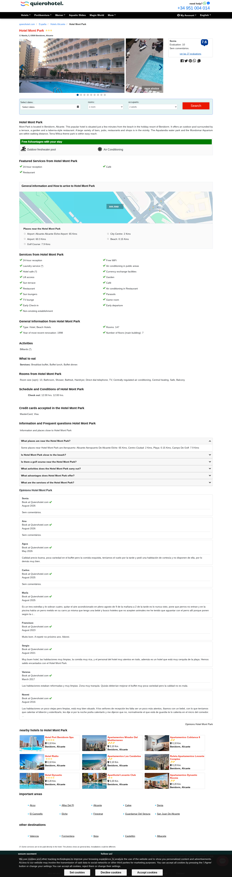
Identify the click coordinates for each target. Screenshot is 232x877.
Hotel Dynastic (53, 775)
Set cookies (77, 872)
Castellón (130, 836)
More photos (151, 88)
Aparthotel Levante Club (122, 775)
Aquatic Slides (77, 15)
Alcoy (32, 805)
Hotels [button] (25, 15)
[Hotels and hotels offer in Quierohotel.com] (42, 3)
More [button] (111, 15)
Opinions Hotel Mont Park (199, 724)
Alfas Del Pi (68, 805)
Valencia (34, 836)
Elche (65, 813)
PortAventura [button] (41, 15)
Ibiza (96, 836)
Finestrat (98, 813)
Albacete (161, 836)
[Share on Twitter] (186, 61)
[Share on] (199, 61)
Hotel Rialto (52, 756)
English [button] (204, 15)
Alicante (97, 805)
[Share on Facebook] (182, 61)
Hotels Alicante (57, 24)
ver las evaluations (190, 54)
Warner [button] (59, 15)
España (42, 24)
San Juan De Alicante (168, 813)
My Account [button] (187, 15)
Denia (160, 805)
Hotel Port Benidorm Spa (59, 737)
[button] (78, 95)
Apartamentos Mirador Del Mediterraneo (123, 738)
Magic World (97, 15)
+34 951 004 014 (193, 8)
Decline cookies (111, 872)
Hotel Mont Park (77, 24)
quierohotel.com (27, 24)
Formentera (68, 836)
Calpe (128, 805)
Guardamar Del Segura (137, 813)
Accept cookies (147, 872)
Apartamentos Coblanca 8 (185, 737)
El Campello (36, 813)
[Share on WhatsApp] (194, 61)
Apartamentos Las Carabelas (124, 756)
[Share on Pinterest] (190, 61)
